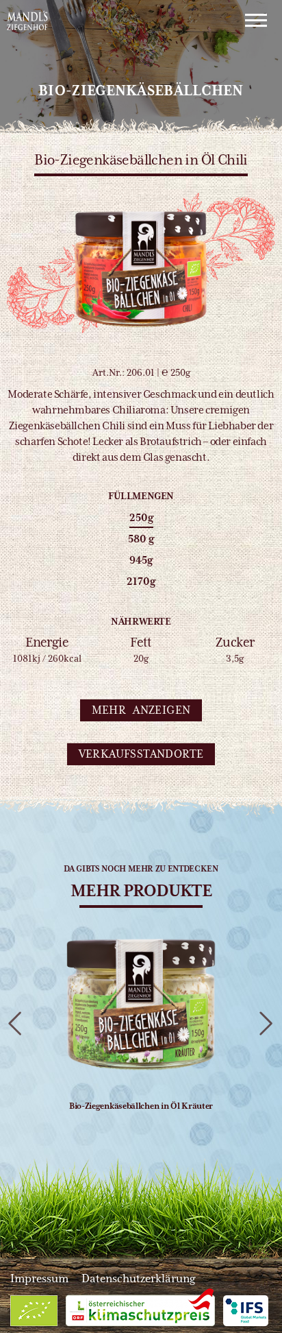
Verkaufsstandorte (141, 753)
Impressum (39, 1278)
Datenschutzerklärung (138, 1278)
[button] (141, 710)
